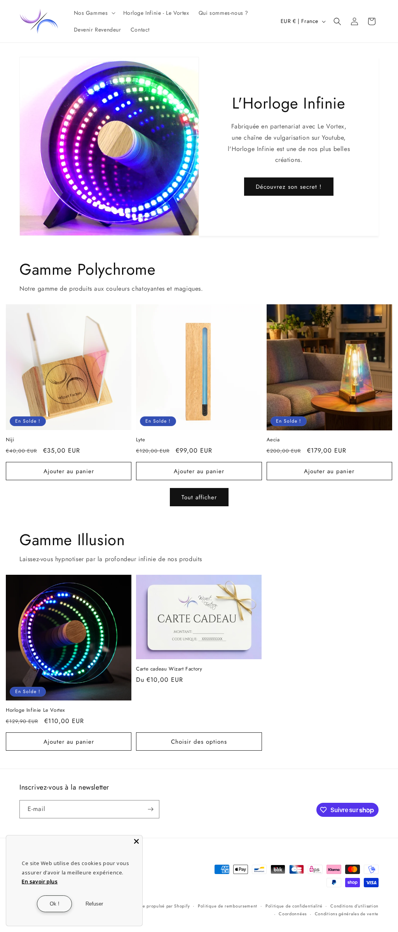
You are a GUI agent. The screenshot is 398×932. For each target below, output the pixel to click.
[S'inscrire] (150, 809)
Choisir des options (199, 741)
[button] (94, 13)
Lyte (140, 440)
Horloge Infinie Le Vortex (35, 710)
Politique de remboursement (227, 906)
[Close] (136, 841)
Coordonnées (293, 914)
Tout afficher (199, 497)
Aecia (273, 440)
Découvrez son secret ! (289, 187)
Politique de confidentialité (294, 906)
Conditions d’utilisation (354, 906)
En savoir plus (40, 881)
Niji (10, 440)
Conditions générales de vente (347, 914)
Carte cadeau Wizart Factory (169, 669)
